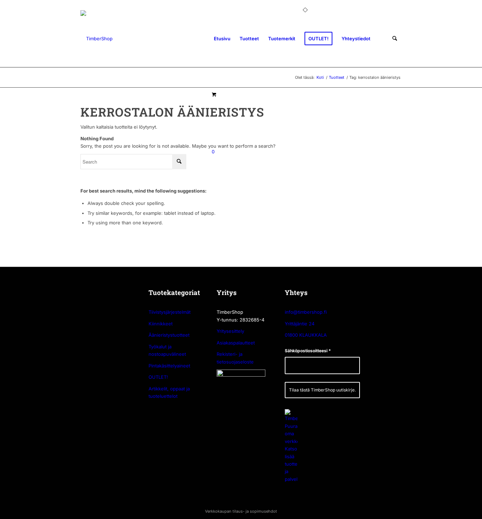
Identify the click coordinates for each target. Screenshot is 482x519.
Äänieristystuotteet (169, 335)
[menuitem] (222, 38)
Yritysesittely (230, 331)
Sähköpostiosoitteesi (308, 350)
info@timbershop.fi (306, 312)
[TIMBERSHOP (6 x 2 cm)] (96, 38)
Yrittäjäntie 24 (299, 323)
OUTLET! (158, 377)
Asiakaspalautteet (236, 343)
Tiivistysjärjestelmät (170, 312)
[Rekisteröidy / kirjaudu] (381, 38)
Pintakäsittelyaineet (169, 365)
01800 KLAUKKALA (306, 335)
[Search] (395, 38)
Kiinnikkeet (161, 323)
